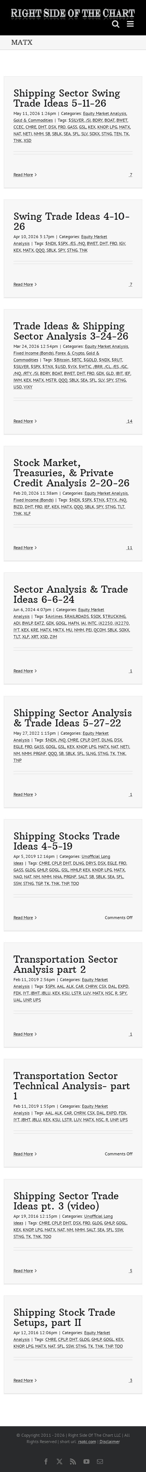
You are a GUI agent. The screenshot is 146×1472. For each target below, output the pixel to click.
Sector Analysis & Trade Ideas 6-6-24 (70, 594)
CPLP (84, 740)
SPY (61, 250)
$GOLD (90, 359)
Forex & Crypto (69, 353)
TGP (39, 883)
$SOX (96, 616)
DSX (52, 127)
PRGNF (39, 753)
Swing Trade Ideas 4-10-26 (71, 221)
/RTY (27, 373)
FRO (62, 127)
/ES (73, 243)
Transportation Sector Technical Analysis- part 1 (71, 1085)
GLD (110, 373)
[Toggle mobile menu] (131, 24)
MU (69, 630)
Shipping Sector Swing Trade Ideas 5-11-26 (66, 98)
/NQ (81, 243)
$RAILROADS (76, 616)
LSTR (76, 993)
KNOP (102, 127)
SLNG (91, 753)
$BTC (77, 359)
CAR (79, 986)
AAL (60, 986)
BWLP (27, 623)
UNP (27, 999)
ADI (16, 623)
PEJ (89, 630)
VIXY (28, 387)
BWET (121, 120)
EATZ (39, 623)
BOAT (109, 120)
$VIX (72, 366)
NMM (38, 133)
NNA (57, 876)
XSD (27, 140)
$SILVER (76, 120)
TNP (17, 760)
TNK (17, 140)
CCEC (18, 127)
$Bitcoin (62, 359)
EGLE (18, 746)
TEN (118, 133)
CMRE (30, 127)
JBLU (46, 993)
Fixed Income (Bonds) (33, 353)
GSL (82, 127)
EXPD (123, 986)
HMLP (75, 870)
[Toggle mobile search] (115, 24)
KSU (66, 993)
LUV (87, 993)
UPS (37, 999)
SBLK (57, 133)
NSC (109, 993)
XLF (27, 513)
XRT (34, 636)
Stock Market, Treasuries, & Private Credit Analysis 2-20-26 (71, 472)
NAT (17, 133)
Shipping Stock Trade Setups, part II (64, 1317)
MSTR (51, 380)
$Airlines (54, 616)
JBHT (35, 993)
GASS (72, 127)
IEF (127, 373)
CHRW (91, 986)
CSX (102, 986)
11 (129, 547)
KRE (34, 630)
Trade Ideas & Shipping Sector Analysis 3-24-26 (70, 331)
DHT (42, 127)
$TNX (47, 366)
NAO (17, 876)
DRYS (91, 863)
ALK (70, 986)
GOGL (61, 623)
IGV (122, 243)
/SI (88, 120)
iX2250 (105, 623)
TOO (75, 883)
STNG (106, 133)
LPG (113, 127)
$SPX (63, 243)
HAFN (73, 623)
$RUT (117, 359)
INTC (92, 623)
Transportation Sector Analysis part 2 (65, 964)
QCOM (100, 630)
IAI (83, 623)
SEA (67, 133)
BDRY (97, 120)
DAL (112, 986)
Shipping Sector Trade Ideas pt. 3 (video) (66, 1201)
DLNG (106, 740)
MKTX (58, 630)
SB (47, 133)
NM (16, 753)
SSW (17, 883)
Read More (23, 174)
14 (129, 421)
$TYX (111, 500)
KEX (91, 127)
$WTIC (85, 366)
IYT (16, 630)
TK (126, 133)
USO (17, 387)
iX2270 (122, 623)
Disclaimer (110, 1441)
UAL (17, 999)
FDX (17, 993)
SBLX (74, 380)
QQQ (40, 250)
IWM (17, 380)
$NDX (50, 243)
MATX (124, 127)
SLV (84, 133)
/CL (107, 366)
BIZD (18, 506)
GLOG (30, 870)
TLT (121, 506)
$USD (60, 366)
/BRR (98, 366)
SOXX (94, 133)
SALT (82, 876)
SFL (76, 133)
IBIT (119, 373)
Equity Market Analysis (104, 113)
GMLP (42, 870)
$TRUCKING (114, 616)
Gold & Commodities (33, 120)
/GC (124, 366)
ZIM (53, 636)
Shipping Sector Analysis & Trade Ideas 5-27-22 (72, 718)
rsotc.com (87, 1441)
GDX (100, 373)
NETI (27, 133)
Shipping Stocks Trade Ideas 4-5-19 (66, 841)
